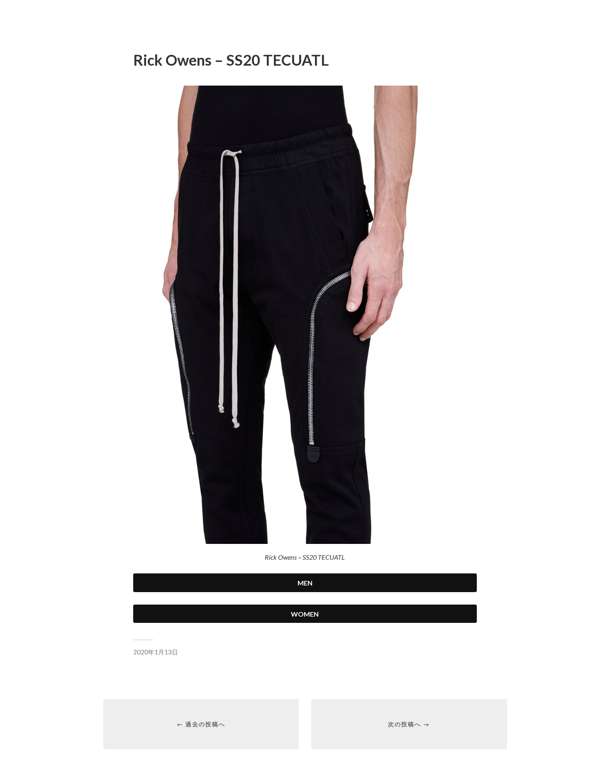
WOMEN (305, 614)
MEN (305, 583)
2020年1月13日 (155, 652)
